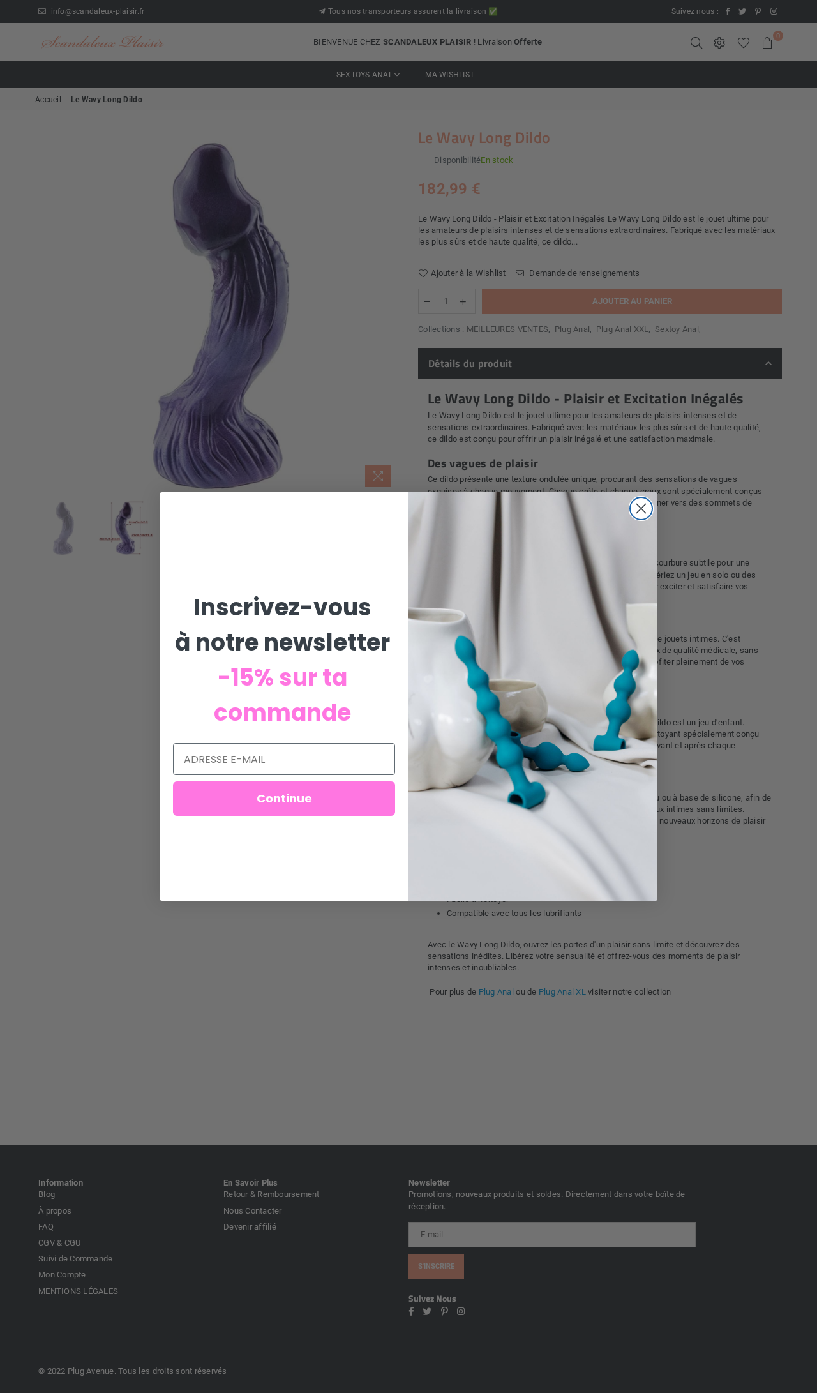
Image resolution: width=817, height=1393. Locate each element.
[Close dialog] (641, 508)
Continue (284, 798)
